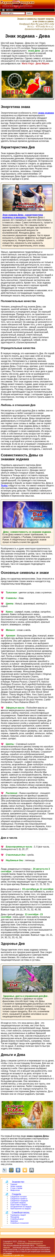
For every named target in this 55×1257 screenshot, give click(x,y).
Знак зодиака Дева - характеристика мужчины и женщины (22, 216)
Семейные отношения (19, 1223)
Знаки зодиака (16, 1186)
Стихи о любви (16, 1188)
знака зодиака (46, 113)
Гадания (13, 1184)
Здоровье (14, 1221)
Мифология (15, 1190)
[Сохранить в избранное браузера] (25, 1170)
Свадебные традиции (19, 1201)
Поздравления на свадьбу (20, 1207)
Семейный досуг (17, 1219)
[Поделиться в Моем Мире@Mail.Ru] (11, 1170)
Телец (4, 485)
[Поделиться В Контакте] (18, 1170)
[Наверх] (31, 1170)
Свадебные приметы (18, 1199)
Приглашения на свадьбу (20, 1209)
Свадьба (16, 1194)
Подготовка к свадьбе (19, 1205)
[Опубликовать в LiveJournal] (4, 1170)
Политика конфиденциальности (30, 1243)
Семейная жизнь (20, 1212)
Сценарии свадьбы (18, 1203)
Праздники (14, 1217)
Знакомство (18, 1182)
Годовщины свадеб (18, 1215)
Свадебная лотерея (18, 1197)
